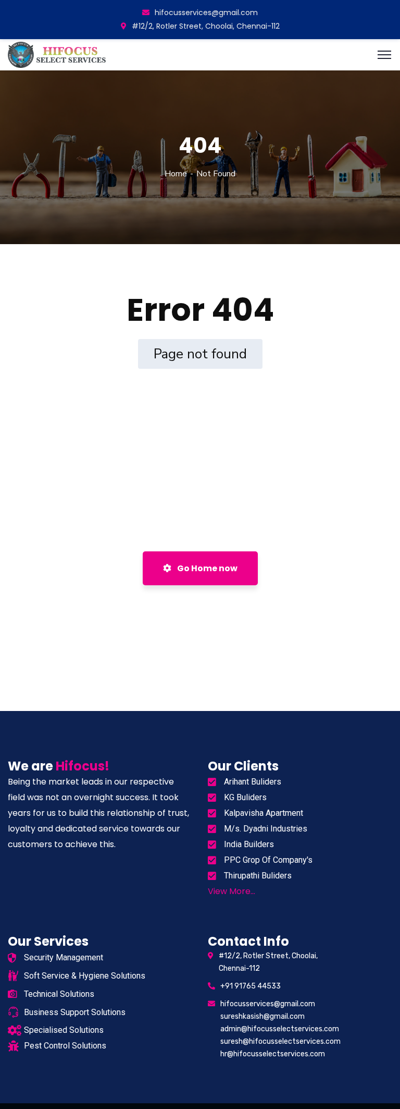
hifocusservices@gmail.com (206, 12)
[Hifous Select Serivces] (58, 53)
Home (176, 173)
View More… (231, 891)
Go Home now (207, 568)
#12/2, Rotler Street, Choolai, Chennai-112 (206, 26)
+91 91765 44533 (250, 986)
